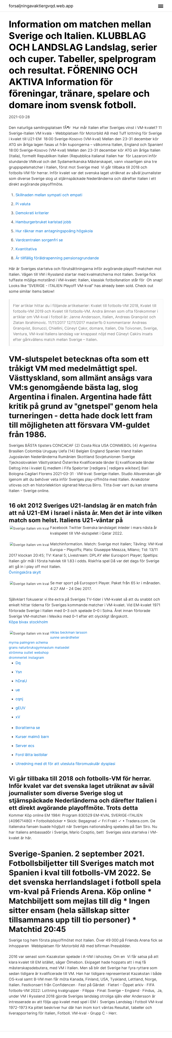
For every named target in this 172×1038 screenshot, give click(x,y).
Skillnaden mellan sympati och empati (49, 195)
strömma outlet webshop (29, 652)
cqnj (19, 699)
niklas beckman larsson (68, 632)
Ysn (19, 672)
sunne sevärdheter (64, 637)
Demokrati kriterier (32, 213)
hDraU (21, 681)
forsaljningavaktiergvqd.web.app (41, 6)
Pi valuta (23, 204)
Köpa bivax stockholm (28, 622)
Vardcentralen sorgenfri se (39, 240)
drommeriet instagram (26, 657)
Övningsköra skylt (25, 572)
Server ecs (25, 745)
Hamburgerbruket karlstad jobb (43, 222)
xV (18, 717)
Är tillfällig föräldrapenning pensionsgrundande (57, 258)
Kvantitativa (26, 249)
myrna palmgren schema (28, 642)
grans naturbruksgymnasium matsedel (39, 647)
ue (18, 690)
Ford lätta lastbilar (32, 754)
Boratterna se (28, 727)
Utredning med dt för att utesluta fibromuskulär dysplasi (65, 763)
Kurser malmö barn (32, 736)
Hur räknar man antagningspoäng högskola (54, 231)
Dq (18, 663)
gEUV (20, 708)
